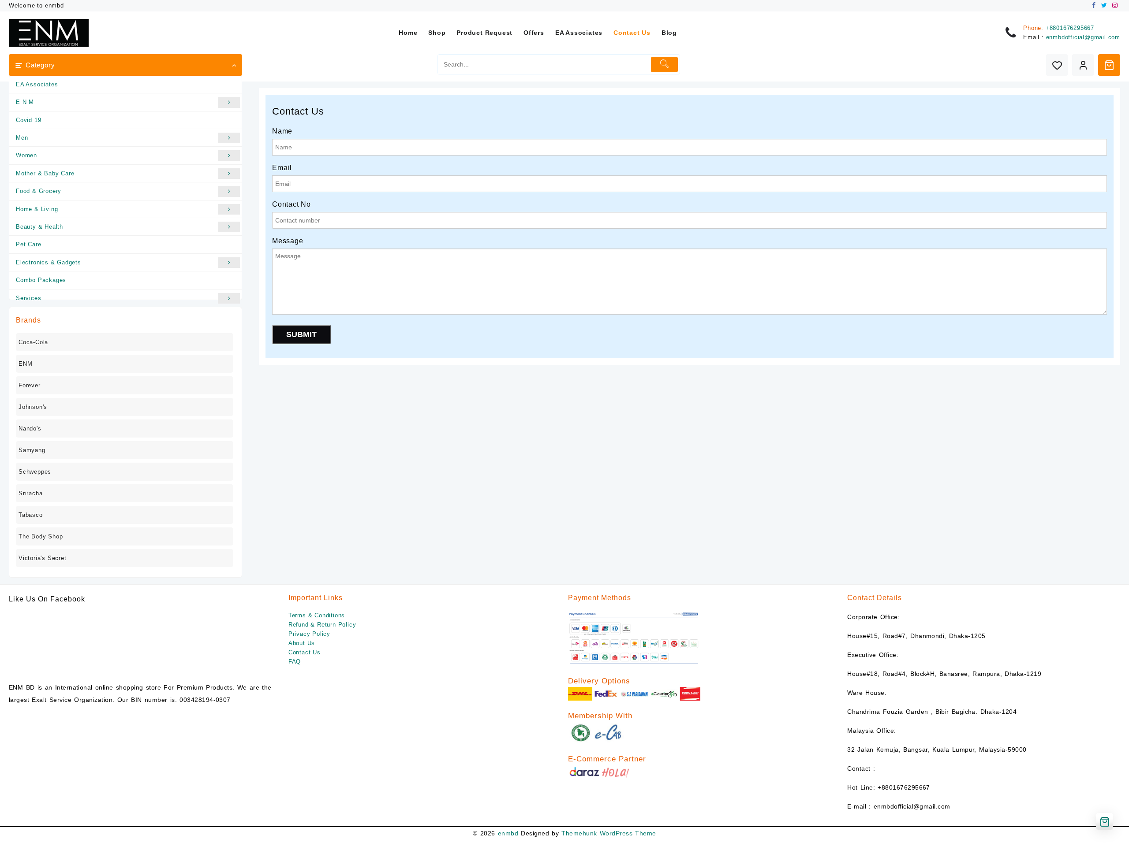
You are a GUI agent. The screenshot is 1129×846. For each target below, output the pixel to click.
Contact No (291, 204)
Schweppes (35, 471)
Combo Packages (41, 280)
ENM (25, 363)
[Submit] (664, 64)
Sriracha (30, 493)
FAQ (294, 661)
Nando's (30, 428)
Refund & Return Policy (322, 624)
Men (22, 137)
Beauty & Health (39, 226)
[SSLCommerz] (634, 637)
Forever (30, 385)
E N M (25, 102)
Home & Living (37, 209)
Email (282, 167)
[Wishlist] (1057, 65)
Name (282, 131)
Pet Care (28, 244)
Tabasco (31, 515)
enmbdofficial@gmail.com (1083, 37)
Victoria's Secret (43, 558)
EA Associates (37, 84)
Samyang (32, 450)
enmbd (508, 833)
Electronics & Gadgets (48, 262)
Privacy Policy (309, 634)
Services (28, 298)
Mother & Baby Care (45, 173)
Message (287, 241)
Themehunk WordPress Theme (608, 833)
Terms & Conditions (316, 615)
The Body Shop (41, 536)
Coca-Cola (33, 342)
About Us (301, 643)
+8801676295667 (1070, 28)
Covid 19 (28, 120)
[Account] (1083, 65)
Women (26, 155)
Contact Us (304, 652)
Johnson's (33, 407)
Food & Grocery (38, 191)
